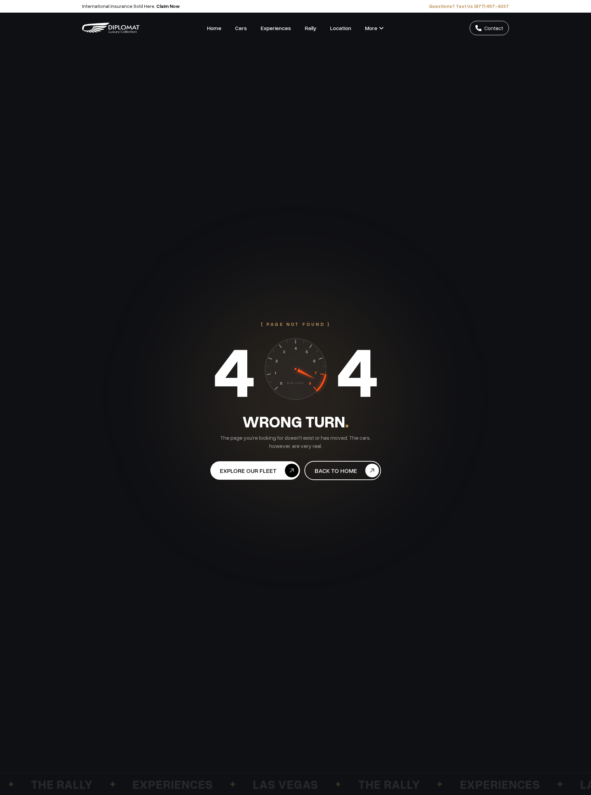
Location (340, 28)
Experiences (276, 28)
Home (214, 28)
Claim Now (168, 6)
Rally (310, 28)
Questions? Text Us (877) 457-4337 (469, 6)
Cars (241, 28)
